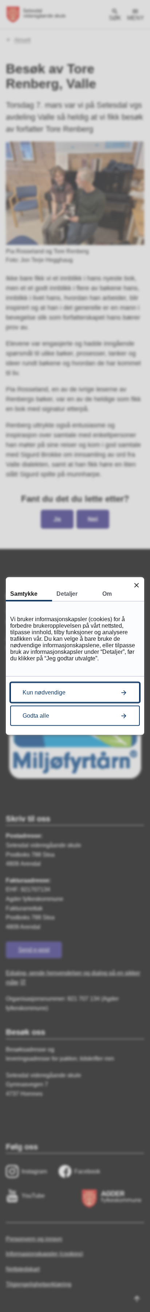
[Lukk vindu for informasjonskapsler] (136, 585)
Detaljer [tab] (67, 594)
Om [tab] (107, 594)
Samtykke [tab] (24, 594)
